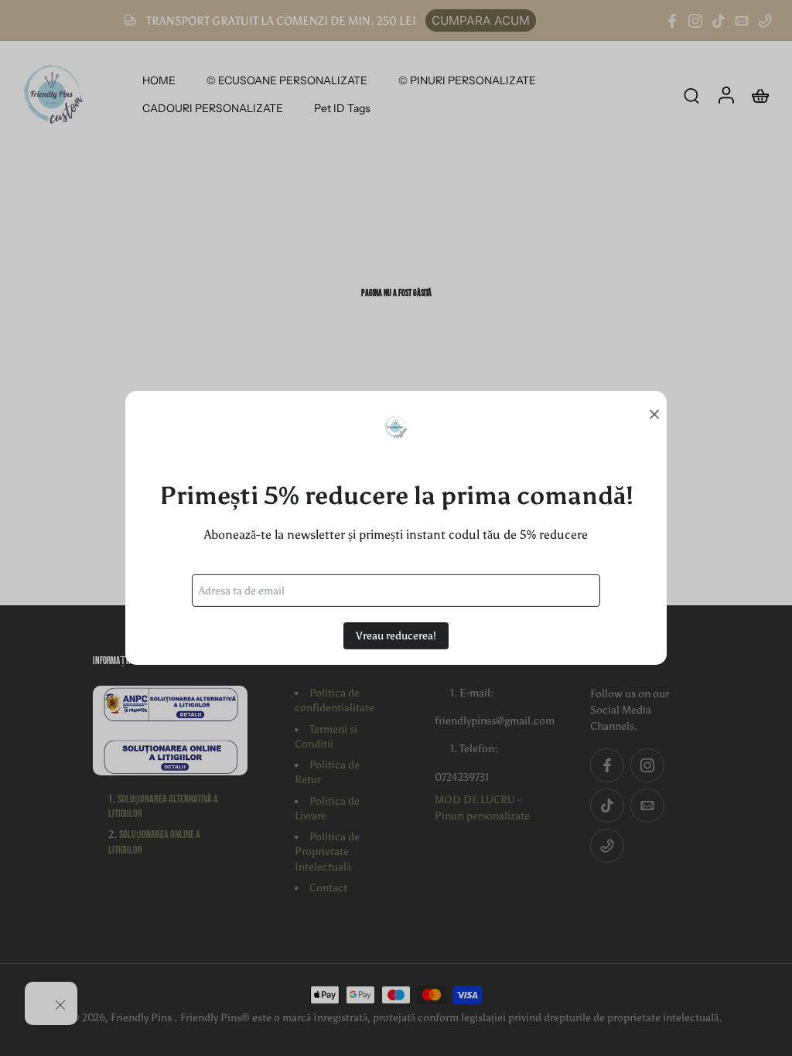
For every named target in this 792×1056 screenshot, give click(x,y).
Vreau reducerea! (396, 635)
